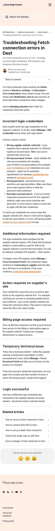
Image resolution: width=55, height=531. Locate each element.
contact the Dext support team (17, 222)
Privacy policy (8, 521)
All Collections (8, 32)
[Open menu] (50, 4)
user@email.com (24, 177)
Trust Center (8, 508)
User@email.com (40, 174)
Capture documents (26, 32)
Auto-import (43, 32)
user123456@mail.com (17, 168)
